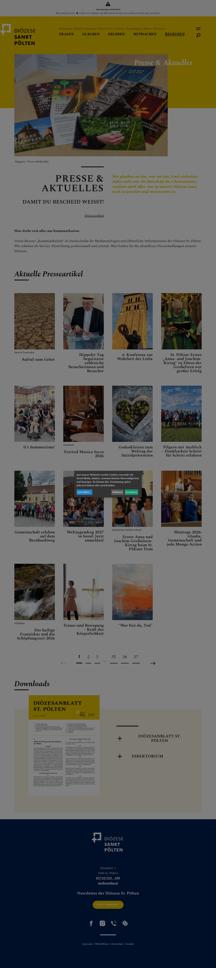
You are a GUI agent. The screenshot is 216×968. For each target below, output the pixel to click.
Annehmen (131, 492)
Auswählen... (84, 492)
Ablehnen (117, 492)
